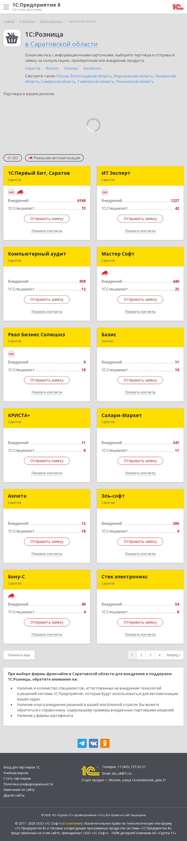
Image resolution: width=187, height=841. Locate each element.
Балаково (92, 68)
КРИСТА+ (19, 415)
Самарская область (58, 81)
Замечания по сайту (19, 789)
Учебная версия (15, 773)
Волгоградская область (91, 75)
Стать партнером (17, 778)
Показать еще (19, 655)
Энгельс (71, 68)
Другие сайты (13, 795)
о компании (72, 823)
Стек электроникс (124, 576)
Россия (62, 75)
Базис (108, 334)
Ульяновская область (135, 81)
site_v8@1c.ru (122, 773)
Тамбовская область (95, 81)
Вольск (52, 68)
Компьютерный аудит (37, 254)
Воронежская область (133, 75)
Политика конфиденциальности (28, 784)
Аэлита (17, 496)
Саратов (32, 68)
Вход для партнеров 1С (21, 767)
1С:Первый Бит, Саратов (39, 173)
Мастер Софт (118, 254)
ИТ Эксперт (115, 173)
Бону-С (16, 576)
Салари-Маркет (121, 415)
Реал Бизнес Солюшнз (36, 334)
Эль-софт (113, 496)
